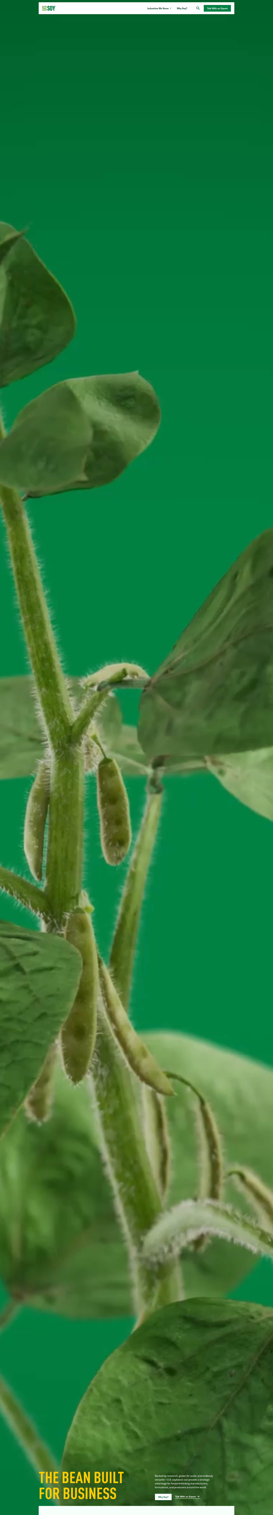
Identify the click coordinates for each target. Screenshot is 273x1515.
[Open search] (198, 8)
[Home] (49, 8)
